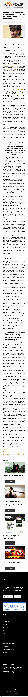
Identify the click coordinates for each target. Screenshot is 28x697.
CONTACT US (18, 693)
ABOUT (11, 691)
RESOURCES (10, 693)
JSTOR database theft (12, 66)
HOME (6, 691)
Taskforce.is (18, 289)
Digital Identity (6, 646)
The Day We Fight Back (17, 89)
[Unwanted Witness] (14, 5)
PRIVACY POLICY (18, 691)
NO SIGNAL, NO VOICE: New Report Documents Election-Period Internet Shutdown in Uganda (12, 537)
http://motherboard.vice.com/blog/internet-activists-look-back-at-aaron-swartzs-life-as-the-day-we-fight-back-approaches (14, 454)
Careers (4, 633)
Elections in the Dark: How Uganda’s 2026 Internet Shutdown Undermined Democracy (14, 562)
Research (5, 652)
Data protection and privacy (9, 643)
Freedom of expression (8, 649)
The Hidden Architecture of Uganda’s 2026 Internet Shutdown (13, 476)
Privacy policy (6, 621)
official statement (19, 133)
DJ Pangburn (7, 41)
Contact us (5, 627)
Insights (4, 630)
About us (5, 624)
